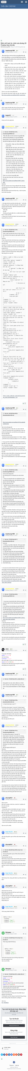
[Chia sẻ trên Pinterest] (21, 1054)
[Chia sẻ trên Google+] (7, 1054)
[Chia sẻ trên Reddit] (14, 1054)
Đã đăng (11, 52)
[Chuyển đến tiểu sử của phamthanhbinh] (3, 127)
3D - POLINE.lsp (5, 1002)
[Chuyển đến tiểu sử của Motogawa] (3, 933)
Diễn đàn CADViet (8, 6)
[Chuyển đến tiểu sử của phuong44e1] (3, 798)
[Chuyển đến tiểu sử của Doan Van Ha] (3, 832)
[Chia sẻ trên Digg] (9, 1054)
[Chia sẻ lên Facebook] (4, 1054)
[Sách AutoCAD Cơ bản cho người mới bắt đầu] (1, 40)
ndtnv (19, 974)
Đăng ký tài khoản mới (14, 1025)
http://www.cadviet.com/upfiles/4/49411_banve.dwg (13, 95)
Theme (11, 1065)
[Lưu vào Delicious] (11, 1054)
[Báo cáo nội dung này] (23, 52)
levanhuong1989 (6, 46)
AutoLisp (23, 46)
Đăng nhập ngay (14, 1037)
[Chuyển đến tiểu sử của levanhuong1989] (3, 51)
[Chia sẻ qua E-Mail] (19, 1054)
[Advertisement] (14, 23)
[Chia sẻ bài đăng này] (25, 52)
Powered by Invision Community (14, 1068)
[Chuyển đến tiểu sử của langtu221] (3, 116)
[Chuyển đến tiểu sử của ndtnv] (3, 649)
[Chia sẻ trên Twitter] (2, 1054)
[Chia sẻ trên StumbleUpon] (16, 1054)
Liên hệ (17, 1065)
